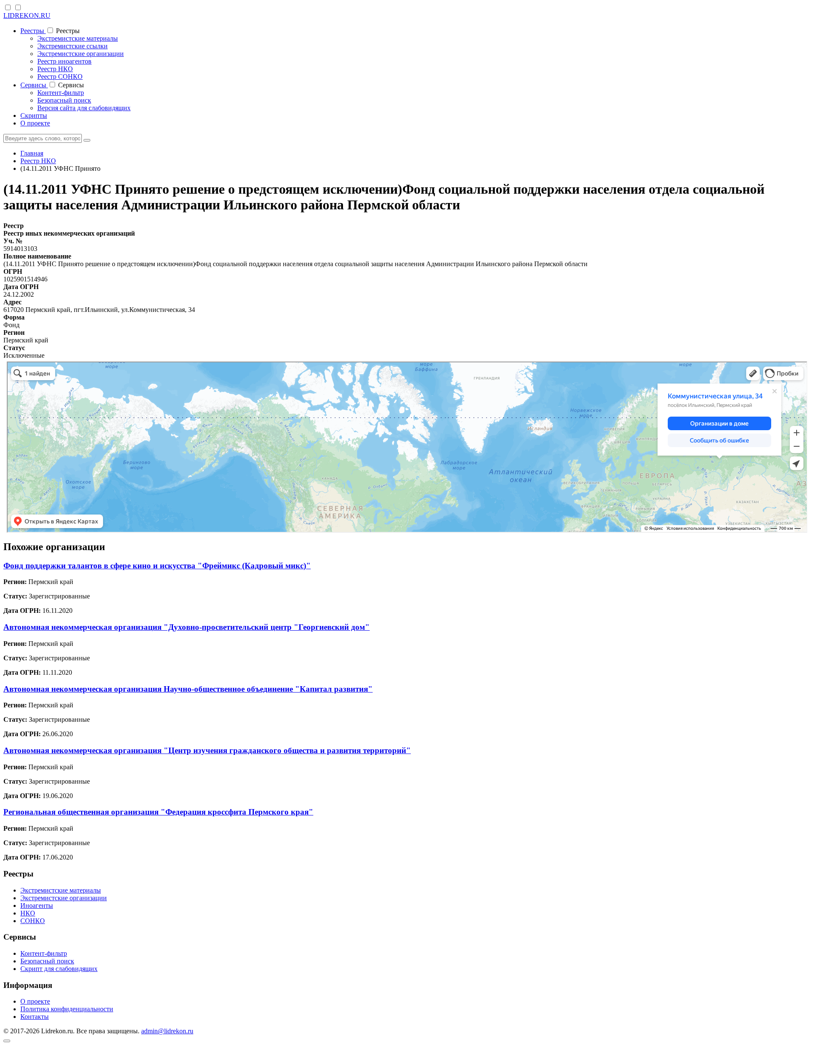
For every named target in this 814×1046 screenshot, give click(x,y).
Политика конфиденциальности (66, 1009)
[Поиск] (87, 140)
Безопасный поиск (64, 100)
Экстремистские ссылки (72, 46)
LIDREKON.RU (26, 15)
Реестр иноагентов (64, 61)
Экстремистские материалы (77, 38)
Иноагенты (36, 905)
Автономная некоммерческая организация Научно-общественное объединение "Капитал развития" (188, 688)
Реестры (33, 30)
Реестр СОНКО (60, 76)
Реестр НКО (55, 68)
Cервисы (34, 85)
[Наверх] (6, 1041)
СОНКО (32, 920)
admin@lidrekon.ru (167, 1031)
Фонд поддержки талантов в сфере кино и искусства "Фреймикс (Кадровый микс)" (157, 565)
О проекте (35, 123)
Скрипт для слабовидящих (59, 968)
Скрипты (33, 115)
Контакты (34, 1016)
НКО (27, 913)
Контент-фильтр (60, 92)
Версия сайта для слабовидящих (84, 107)
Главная (31, 153)
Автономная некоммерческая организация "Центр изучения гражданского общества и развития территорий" (207, 750)
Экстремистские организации (80, 53)
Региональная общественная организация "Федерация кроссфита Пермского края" (158, 811)
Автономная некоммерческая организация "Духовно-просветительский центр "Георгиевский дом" (186, 627)
